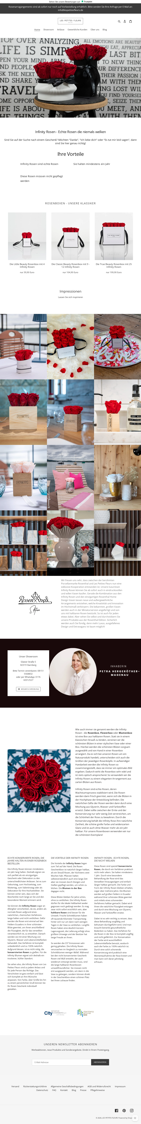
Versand (15, 1086)
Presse (83, 1090)
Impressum (120, 1086)
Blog (74, 1090)
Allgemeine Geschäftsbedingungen (67, 1086)
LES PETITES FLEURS (110, 1118)
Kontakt (64, 1090)
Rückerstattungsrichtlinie (35, 1086)
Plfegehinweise (97, 1090)
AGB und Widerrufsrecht (99, 1086)
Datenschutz (42, 1090)
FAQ (54, 1090)
